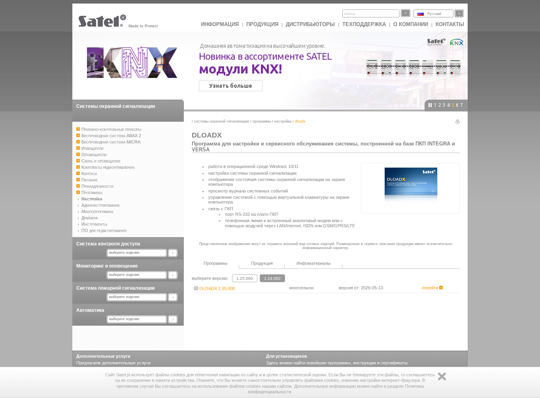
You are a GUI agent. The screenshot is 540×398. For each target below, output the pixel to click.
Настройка (282, 121)
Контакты (450, 24)
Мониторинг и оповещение (107, 266)
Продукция (262, 24)
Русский (434, 14)
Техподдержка (364, 24)
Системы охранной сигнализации (115, 106)
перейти (430, 287)
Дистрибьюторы (310, 24)
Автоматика (90, 310)
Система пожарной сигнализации (115, 288)
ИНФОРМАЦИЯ (220, 24)
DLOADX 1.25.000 (216, 288)
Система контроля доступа (108, 244)
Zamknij (442, 376)
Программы (262, 121)
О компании (410, 24)
